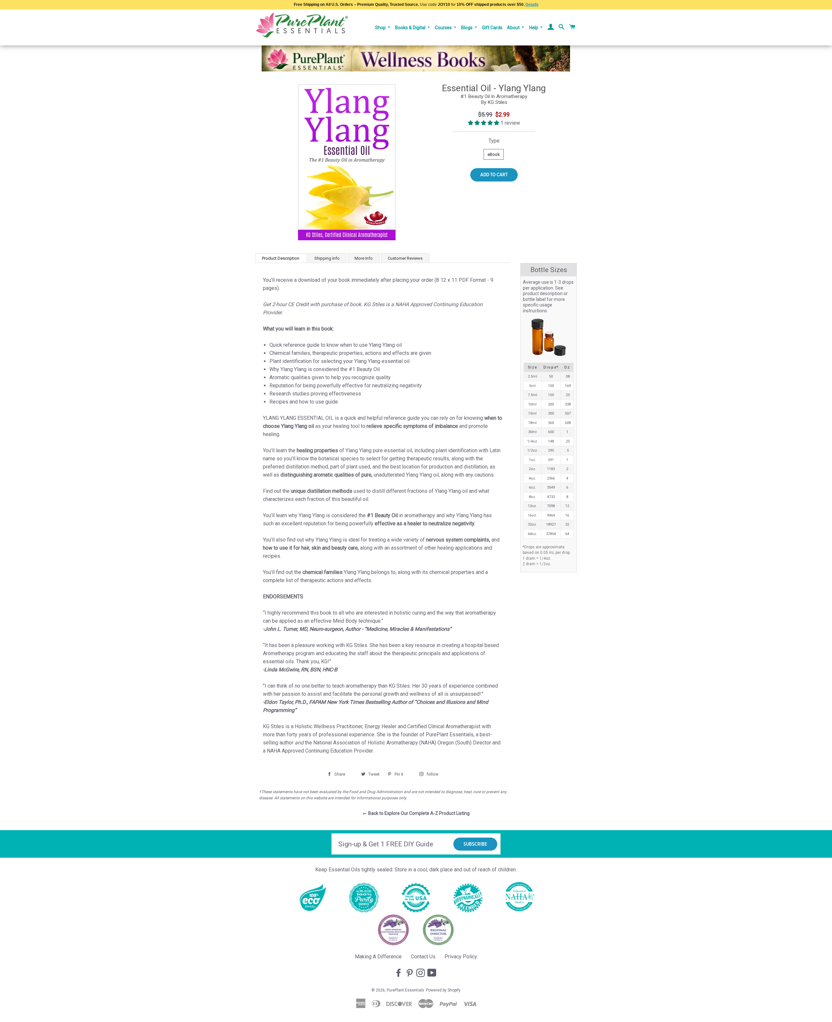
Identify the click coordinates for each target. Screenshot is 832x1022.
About (514, 27)
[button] (484, 123)
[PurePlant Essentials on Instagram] (421, 973)
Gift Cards (492, 27)
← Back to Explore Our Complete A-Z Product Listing (416, 813)
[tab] (280, 258)
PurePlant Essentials (405, 990)
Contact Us (423, 956)
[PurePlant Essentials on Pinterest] (410, 973)
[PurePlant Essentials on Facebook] (399, 973)
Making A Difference (378, 956)
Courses (444, 27)
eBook (494, 154)
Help (534, 27)
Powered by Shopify (443, 990)
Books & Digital (410, 27)
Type (494, 141)
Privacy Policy (461, 956)
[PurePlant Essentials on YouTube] (432, 973)
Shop (381, 27)
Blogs (467, 27)
